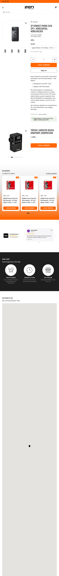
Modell (33, 44)
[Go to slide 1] (38, 242)
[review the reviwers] (51, 230)
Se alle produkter (51, 173)
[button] (55, 7)
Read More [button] (29, 239)
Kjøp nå (44, 70)
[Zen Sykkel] (29, 7)
